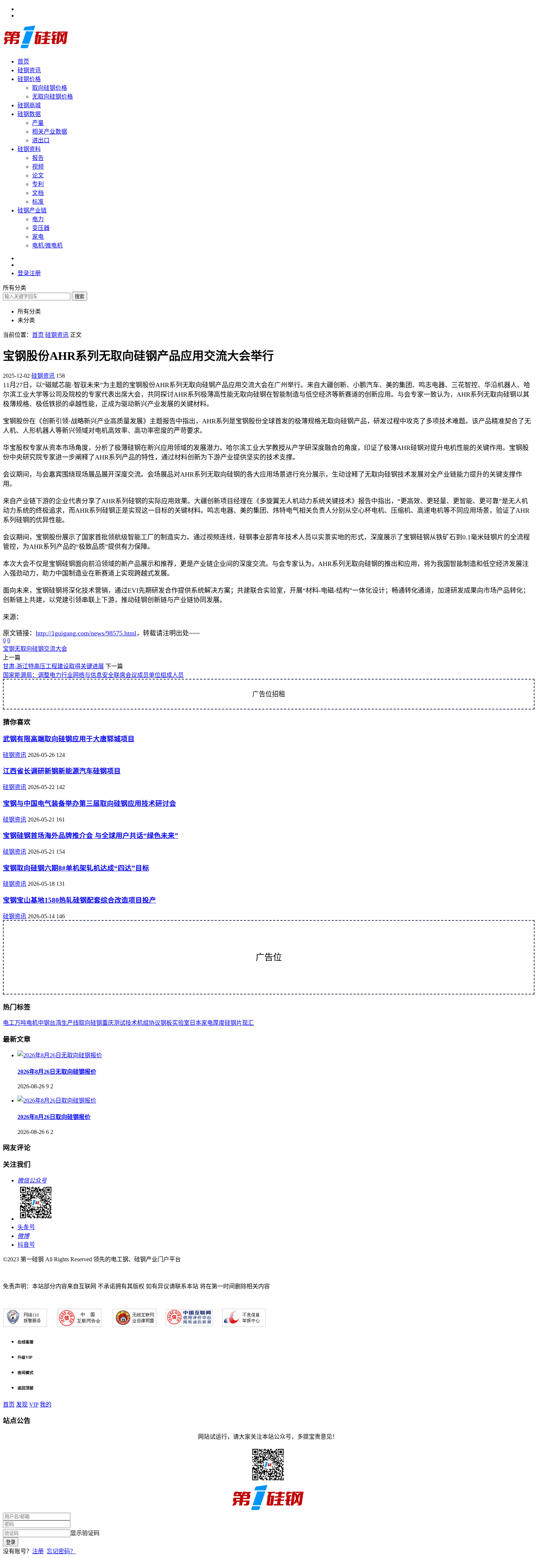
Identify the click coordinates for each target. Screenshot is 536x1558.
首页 (23, 61)
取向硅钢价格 (49, 88)
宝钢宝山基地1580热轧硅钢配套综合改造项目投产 (79, 900)
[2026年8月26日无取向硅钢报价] (60, 1055)
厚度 (219, 1023)
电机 (32, 1023)
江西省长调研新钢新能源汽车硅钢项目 (62, 771)
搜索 (79, 296)
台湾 (55, 1023)
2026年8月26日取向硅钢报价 (54, 1117)
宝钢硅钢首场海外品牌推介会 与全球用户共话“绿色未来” (90, 835)
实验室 (181, 1023)
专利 (38, 184)
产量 (38, 123)
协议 (154, 1023)
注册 (38, 1551)
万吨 (20, 1023)
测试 (119, 1023)
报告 (38, 158)
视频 (38, 167)
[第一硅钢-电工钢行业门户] (36, 47)
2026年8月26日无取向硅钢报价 (57, 1072)
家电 (38, 237)
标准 (38, 202)
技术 (131, 1023)
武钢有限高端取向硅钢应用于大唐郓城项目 (69, 739)
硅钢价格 (29, 79)
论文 (38, 175)
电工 (9, 1023)
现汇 (248, 1023)
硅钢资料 (29, 149)
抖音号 (26, 1245)
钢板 (166, 1023)
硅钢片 (233, 1023)
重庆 (108, 1023)
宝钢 (9, 649)
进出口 (41, 140)
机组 (143, 1023)
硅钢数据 (29, 114)
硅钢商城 (29, 105)
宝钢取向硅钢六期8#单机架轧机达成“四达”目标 (76, 868)
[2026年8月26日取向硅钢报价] (57, 1100)
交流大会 (55, 649)
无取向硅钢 (29, 649)
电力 (38, 219)
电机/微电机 (47, 245)
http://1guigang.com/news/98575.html (86, 633)
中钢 (44, 1023)
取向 (84, 1023)
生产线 (70, 1023)
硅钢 (96, 1023)
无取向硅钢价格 (52, 96)
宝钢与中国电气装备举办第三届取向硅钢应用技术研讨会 (89, 803)
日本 (195, 1023)
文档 (38, 193)
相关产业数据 (49, 131)
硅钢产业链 (32, 210)
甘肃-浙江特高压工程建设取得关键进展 (53, 666)
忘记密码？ (61, 1551)
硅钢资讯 (29, 70)
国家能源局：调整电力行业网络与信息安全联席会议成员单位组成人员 (93, 675)
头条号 (26, 1227)
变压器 (41, 228)
